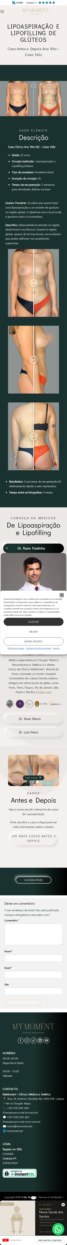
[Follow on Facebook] (21, 1040)
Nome (8, 951)
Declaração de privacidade (38, 647)
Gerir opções (33, 641)
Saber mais (44, 692)
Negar (33, 631)
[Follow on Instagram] (27, 1040)
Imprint (56, 647)
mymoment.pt (15, 1131)
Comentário (11, 920)
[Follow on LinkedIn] (40, 1040)
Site (6, 984)
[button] (61, 595)
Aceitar (33, 621)
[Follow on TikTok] (33, 1040)
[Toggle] (7, 548)
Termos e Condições (50, 1197)
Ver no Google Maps (18, 1103)
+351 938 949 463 (18, 1117)
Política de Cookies (16, 647)
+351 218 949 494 (18, 1108)
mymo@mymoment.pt (19, 1126)
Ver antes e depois (50, 1240)
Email (8, 968)
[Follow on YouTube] (46, 1040)
